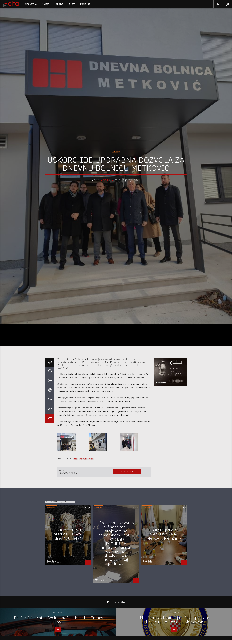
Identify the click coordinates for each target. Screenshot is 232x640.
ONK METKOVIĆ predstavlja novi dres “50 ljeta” (68, 560)
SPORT (59, 4)
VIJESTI (46, 4)
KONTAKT (85, 4)
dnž (75, 485)
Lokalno (116, 164)
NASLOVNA (31, 4)
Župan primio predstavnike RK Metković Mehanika (164, 560)
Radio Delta (107, 192)
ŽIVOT (72, 4)
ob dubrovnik (86, 485)
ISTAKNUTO (51, 534)
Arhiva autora (127, 498)
